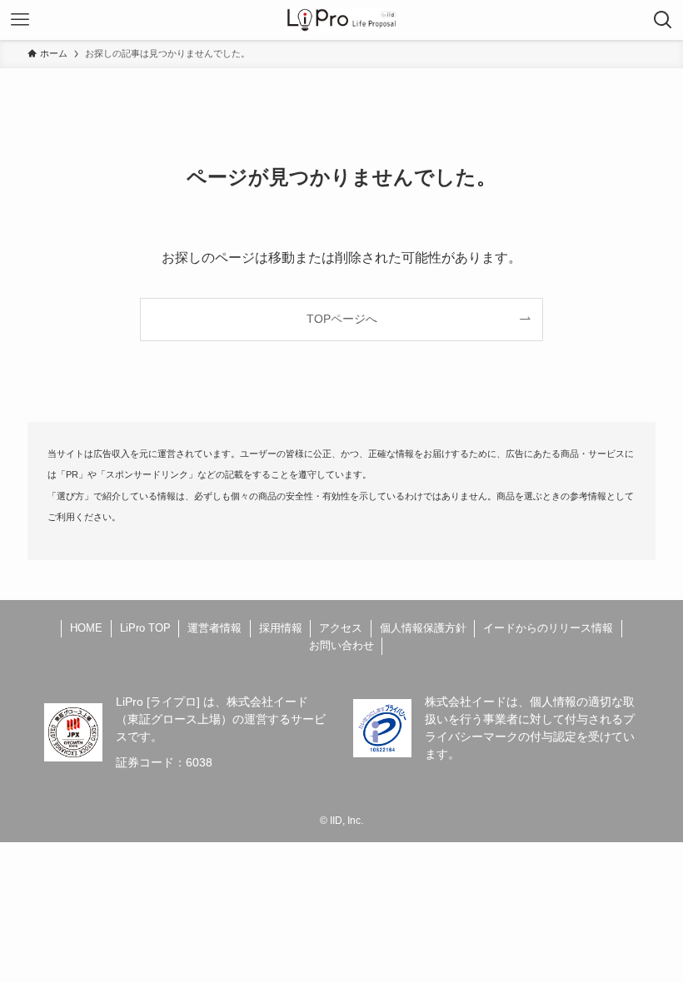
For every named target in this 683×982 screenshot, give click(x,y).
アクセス (340, 628)
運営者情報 (214, 628)
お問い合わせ (341, 645)
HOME (86, 628)
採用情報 (280, 628)
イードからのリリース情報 (548, 628)
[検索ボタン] (663, 20)
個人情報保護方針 (423, 628)
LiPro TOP (145, 628)
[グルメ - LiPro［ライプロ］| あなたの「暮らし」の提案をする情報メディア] (342, 20)
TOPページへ (342, 318)
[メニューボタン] (20, 20)
